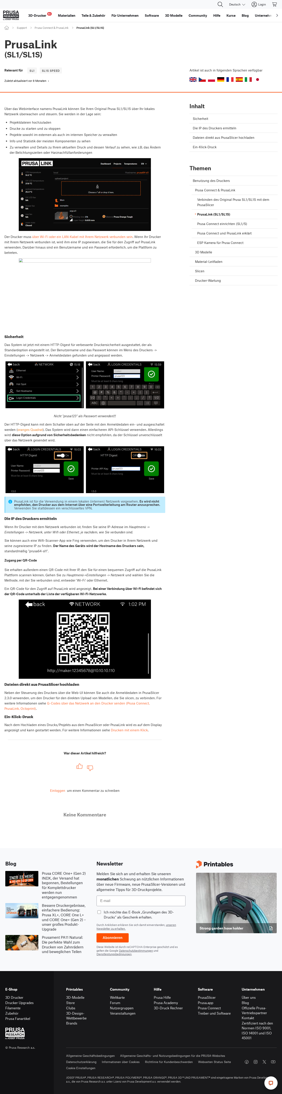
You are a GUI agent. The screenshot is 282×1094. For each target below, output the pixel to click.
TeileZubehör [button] (93, 15)
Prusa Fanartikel (17, 1018)
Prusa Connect (209, 1008)
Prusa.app (205, 1003)
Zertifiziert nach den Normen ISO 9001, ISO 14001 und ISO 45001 (257, 1030)
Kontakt (248, 1018)
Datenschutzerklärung (81, 1062)
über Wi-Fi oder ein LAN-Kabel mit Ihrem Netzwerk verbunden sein (82, 237)
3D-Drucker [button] (39, 14)
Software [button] (152, 15)
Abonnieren (112, 938)
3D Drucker (14, 997)
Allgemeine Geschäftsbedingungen (90, 1055)
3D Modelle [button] (173, 15)
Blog (245, 1003)
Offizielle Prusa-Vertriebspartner (254, 1010)
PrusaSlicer (207, 997)
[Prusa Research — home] (11, 15)
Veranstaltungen (122, 1013)
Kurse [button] (231, 15)
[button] (193, 79)
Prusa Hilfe (162, 997)
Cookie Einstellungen (80, 1068)
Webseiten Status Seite (214, 1062)
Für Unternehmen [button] (125, 15)
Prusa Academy (166, 1003)
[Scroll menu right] (277, 15)
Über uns (249, 997)
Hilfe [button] (216, 15)
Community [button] (198, 15)
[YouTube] (273, 1061)
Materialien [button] (66, 15)
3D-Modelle (75, 997)
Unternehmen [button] (265, 15)
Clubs (70, 1008)
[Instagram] (255, 1061)
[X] (264, 1061)
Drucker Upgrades (19, 1003)
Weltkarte (117, 997)
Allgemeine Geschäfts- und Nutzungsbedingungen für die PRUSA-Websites (172, 1055)
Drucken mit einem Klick (129, 730)
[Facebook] (246, 1061)
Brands (71, 1023)
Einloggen (57, 790)
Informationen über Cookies (121, 1062)
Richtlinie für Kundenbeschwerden (169, 1062)
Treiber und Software (214, 1013)
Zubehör (12, 1013)
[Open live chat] (271, 1083)
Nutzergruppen (122, 1008)
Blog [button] (245, 15)
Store (70, 1003)
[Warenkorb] (274, 4)
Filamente (12, 1008)
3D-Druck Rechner (168, 1008)
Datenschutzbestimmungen (136, 950)
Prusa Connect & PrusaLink (52, 27)
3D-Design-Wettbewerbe (76, 1015)
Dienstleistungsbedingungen (114, 954)
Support (22, 27)
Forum (115, 1003)
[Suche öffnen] (220, 4)
